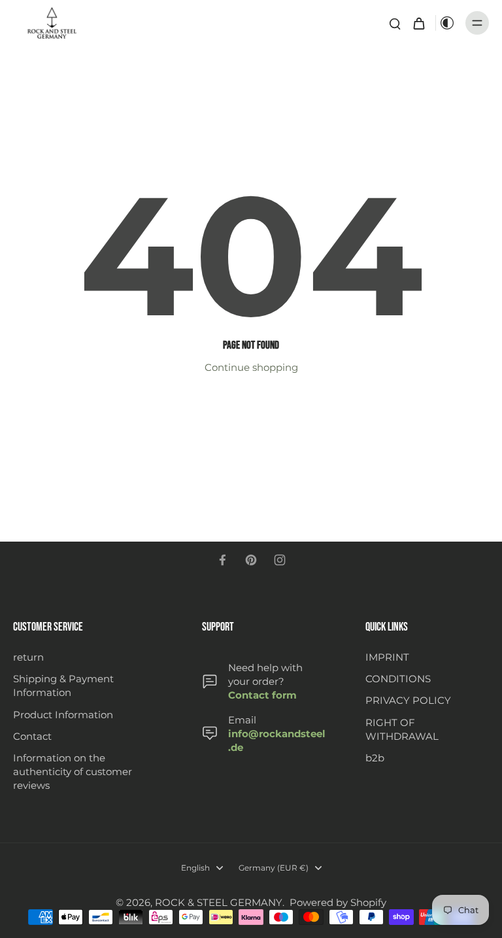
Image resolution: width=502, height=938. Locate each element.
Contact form (262, 695)
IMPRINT (387, 657)
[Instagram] (279, 560)
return (28, 657)
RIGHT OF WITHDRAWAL (402, 729)
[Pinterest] (251, 560)
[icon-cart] (418, 23)
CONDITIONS (398, 678)
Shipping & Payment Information (63, 685)
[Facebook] (222, 560)
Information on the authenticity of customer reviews (72, 771)
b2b (374, 758)
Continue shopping (251, 367)
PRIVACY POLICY (408, 700)
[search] (394, 23)
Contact (32, 736)
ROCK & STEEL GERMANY (218, 902)
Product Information (63, 714)
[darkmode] (447, 23)
